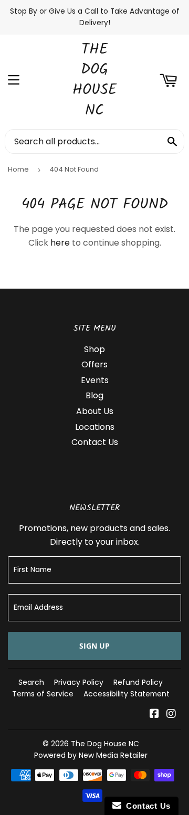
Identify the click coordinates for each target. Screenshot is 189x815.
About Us (94, 411)
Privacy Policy (78, 682)
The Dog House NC (94, 80)
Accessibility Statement (126, 694)
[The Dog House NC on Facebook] (154, 714)
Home (18, 169)
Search (31, 682)
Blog (94, 395)
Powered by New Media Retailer (91, 755)
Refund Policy (138, 682)
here (60, 243)
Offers (94, 364)
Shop (94, 349)
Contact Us (94, 442)
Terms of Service (43, 694)
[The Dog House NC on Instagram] (171, 714)
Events (95, 380)
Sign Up (94, 646)
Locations (94, 427)
